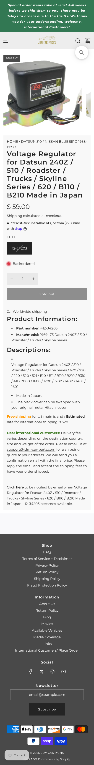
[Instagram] (52, 671)
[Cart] (88, 41)
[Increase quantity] (33, 279)
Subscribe (47, 709)
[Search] (78, 41)
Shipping (14, 216)
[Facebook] (31, 671)
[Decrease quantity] (12, 279)
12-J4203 (19, 248)
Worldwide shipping (30, 311)
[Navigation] (5, 41)
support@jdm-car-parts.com (31, 449)
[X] (42, 671)
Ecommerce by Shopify (54, 759)
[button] (81, 52)
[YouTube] (63, 671)
